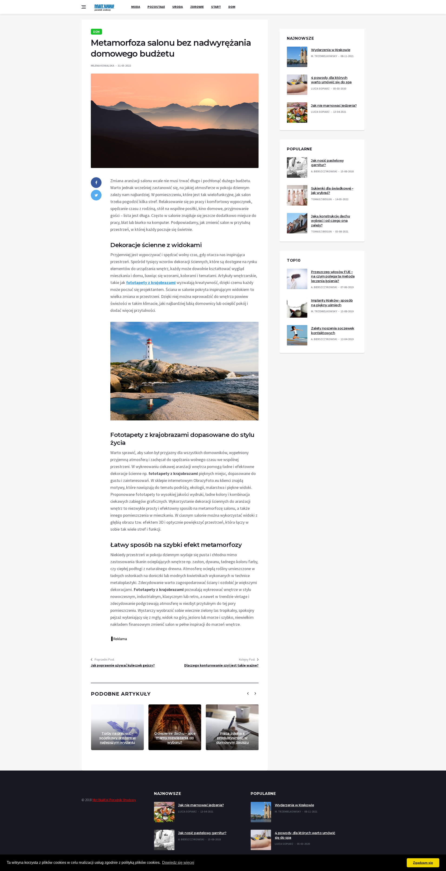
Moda (135, 7)
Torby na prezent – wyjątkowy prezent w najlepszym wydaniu (117, 738)
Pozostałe (156, 7)
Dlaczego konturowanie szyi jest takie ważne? (221, 665)
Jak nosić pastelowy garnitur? (202, 833)
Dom (231, 7)
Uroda (177, 7)
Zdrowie (197, 7)
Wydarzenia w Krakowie (330, 50)
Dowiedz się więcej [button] (178, 863)
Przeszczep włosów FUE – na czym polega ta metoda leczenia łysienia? (332, 276)
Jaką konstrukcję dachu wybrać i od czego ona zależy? (330, 220)
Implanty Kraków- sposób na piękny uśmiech (332, 302)
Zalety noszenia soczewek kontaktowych (332, 330)
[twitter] (96, 195)
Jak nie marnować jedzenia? (334, 105)
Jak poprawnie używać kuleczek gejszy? (123, 665)
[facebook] (96, 182)
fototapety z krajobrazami (151, 282)
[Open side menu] (84, 7)
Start (216, 7)
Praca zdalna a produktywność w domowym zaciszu (232, 738)
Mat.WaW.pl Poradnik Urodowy (114, 800)
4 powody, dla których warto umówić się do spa (331, 80)
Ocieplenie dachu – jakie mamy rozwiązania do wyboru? (174, 738)
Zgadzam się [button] (423, 863)
